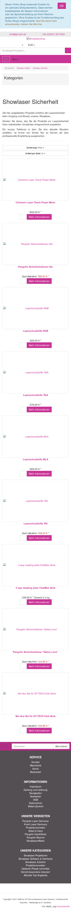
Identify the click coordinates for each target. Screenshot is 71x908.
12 (34, 153)
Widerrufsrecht (35, 806)
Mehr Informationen (39, 217)
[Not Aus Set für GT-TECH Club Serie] (35, 693)
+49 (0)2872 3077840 (53, 34)
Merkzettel (35, 772)
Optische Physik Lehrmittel (35, 868)
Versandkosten (63, 906)
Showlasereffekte (35, 840)
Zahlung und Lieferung (35, 789)
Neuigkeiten (35, 793)
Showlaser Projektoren (35, 855)
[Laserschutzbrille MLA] (35, 437)
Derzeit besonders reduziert (35, 872)
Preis (35, 147)
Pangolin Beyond (35, 837)
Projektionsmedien (35, 827)
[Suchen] (68, 50)
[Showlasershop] (35, 38)
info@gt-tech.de (17, 34)
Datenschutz (35, 803)
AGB (35, 799)
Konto (36, 768)
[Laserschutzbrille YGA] (35, 372)
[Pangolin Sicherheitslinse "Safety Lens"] (35, 629)
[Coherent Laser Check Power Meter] (35, 180)
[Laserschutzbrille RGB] (35, 308)
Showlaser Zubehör (35, 862)
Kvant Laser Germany (35, 824)
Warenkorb (35, 765)
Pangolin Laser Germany (35, 821)
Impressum (35, 786)
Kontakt (35, 762)
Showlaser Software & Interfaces (35, 858)
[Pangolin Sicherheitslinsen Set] (35, 244)
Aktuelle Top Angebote (35, 875)
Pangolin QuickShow (35, 834)
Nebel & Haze (35, 830)
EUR (31, 45)
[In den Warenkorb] (23, 217)
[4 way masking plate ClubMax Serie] (35, 565)
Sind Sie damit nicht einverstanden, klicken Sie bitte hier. (31, 22)
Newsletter (35, 796)
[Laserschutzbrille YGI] (35, 501)
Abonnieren (61, 746)
